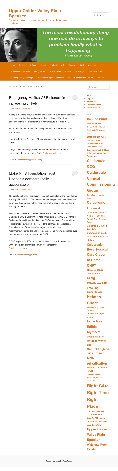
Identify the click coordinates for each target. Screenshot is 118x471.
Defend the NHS (57, 65)
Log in (90, 98)
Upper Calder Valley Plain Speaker (35, 13)
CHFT (91, 265)
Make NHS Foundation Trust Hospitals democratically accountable (32, 178)
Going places (39, 71)
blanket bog (96, 123)
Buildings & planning (87, 65)
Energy (72, 65)
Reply (34, 254)
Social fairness (23, 159)
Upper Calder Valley (94, 425)
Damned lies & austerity (20, 71)
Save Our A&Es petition (96, 418)
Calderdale (101, 127)
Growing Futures (94, 292)
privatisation (95, 374)
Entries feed (92, 101)
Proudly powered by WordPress (59, 461)
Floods (43, 65)
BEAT (89, 123)
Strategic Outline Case (97, 421)
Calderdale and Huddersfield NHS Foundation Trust (95, 143)
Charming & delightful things (21, 77)
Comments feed (94, 104)
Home (12, 65)
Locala (90, 336)
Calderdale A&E (96, 137)
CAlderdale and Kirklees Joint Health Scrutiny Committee (98, 153)
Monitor (99, 336)
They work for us (95, 71)
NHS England (97, 353)
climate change (95, 269)
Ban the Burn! (97, 119)
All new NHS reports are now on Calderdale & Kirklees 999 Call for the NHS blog (71, 77)
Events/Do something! (74, 71)
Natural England (98, 349)
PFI (88, 374)
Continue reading (51, 152)
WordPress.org (93, 107)
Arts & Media (55, 71)
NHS (89, 353)
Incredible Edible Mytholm (94, 326)
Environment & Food (27, 65)
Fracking (93, 288)
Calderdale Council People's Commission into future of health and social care (98, 233)
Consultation (93, 273)
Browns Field (92, 127)
